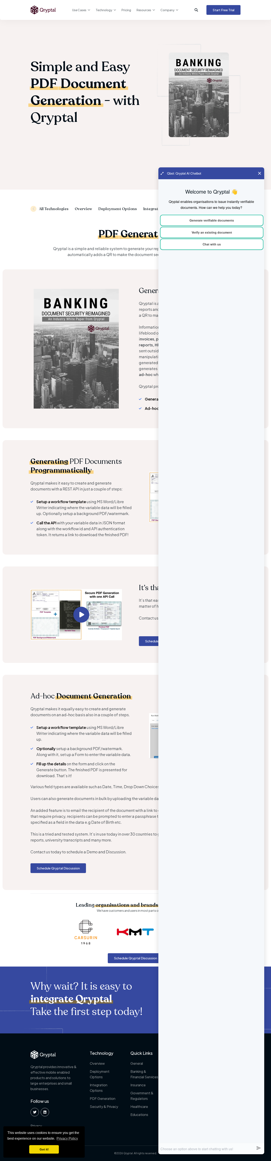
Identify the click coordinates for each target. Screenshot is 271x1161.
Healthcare (139, 1106)
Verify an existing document (212, 232)
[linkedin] (45, 1112)
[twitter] (34, 1112)
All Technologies (53, 208)
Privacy (36, 1126)
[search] (198, 10)
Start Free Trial (223, 10)
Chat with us (212, 244)
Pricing (126, 10)
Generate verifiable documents (211, 220)
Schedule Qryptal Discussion (58, 868)
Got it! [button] (44, 1149)
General (136, 1063)
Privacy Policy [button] (67, 1138)
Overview (97, 1063)
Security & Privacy (104, 1106)
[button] (33, 209)
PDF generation (102, 1098)
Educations (139, 1114)
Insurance (138, 1085)
